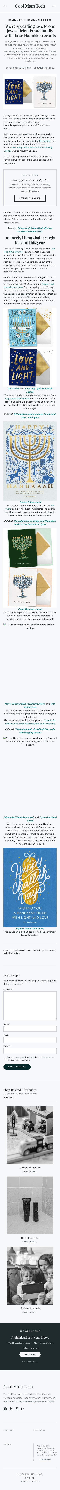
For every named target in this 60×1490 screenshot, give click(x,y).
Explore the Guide (32, 199)
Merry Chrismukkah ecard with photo (25, 703)
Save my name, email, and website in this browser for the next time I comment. (30, 1058)
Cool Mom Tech (30, 6)
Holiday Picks (17, 20)
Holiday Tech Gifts (39, 20)
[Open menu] (5, 6)
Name (6, 1024)
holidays (16, 953)
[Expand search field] (54, 5)
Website (7, 1046)
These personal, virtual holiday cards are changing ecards (35, 731)
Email (6, 1035)
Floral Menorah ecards (30, 609)
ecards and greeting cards (14, 950)
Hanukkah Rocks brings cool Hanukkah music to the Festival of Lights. (35, 523)
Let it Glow (13, 388)
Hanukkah (31, 950)
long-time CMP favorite (17, 398)
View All (9, 1097)
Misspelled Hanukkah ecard (18, 817)
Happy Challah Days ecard (30, 928)
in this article (43, 140)
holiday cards (42, 950)
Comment (8, 989)
